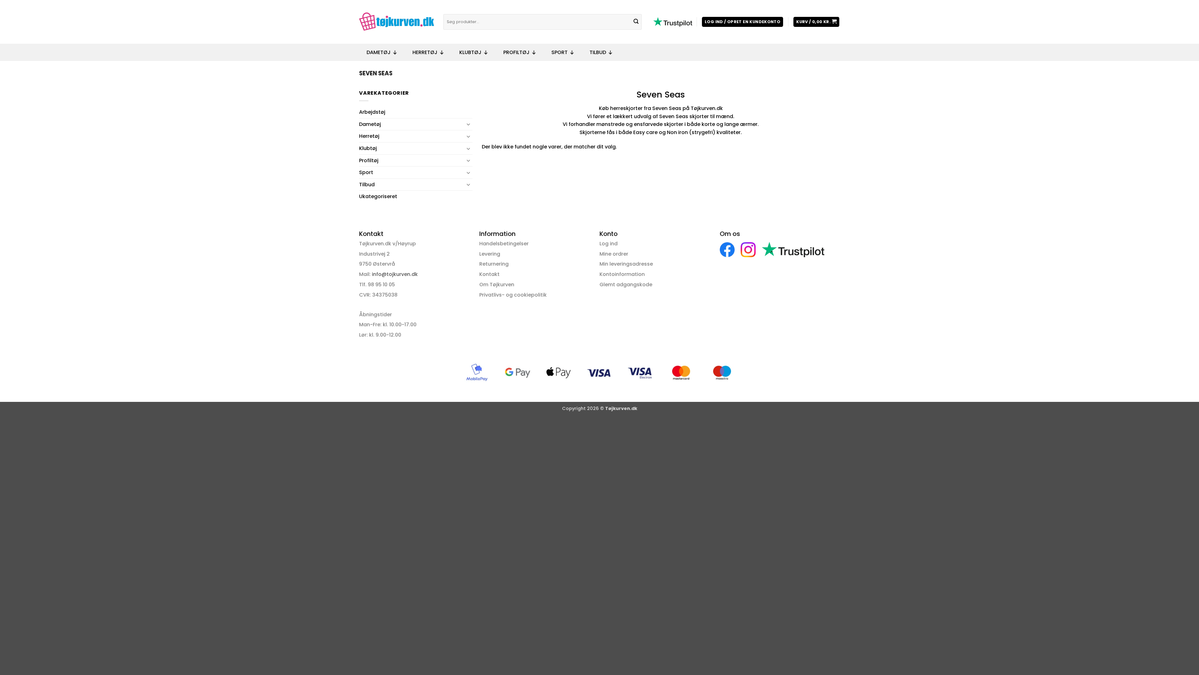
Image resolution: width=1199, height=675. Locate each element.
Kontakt (489, 274)
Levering (489, 254)
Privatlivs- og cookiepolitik (513, 294)
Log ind (609, 243)
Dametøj (379, 52)
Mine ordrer (614, 254)
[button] (742, 22)
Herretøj (424, 52)
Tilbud (598, 52)
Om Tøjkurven (496, 284)
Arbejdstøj (372, 112)
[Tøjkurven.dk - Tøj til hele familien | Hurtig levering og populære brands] (396, 22)
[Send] (636, 22)
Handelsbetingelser (504, 243)
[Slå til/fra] (468, 124)
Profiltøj (516, 52)
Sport (559, 52)
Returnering (494, 264)
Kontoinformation (622, 274)
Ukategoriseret (378, 196)
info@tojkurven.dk (395, 274)
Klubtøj (470, 52)
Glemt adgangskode (626, 284)
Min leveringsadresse (626, 264)
